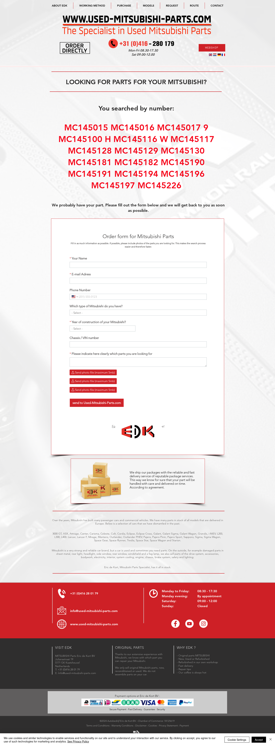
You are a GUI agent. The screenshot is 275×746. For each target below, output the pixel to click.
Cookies (152, 725)
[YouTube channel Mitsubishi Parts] (189, 623)
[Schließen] (270, 739)
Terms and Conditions (98, 725)
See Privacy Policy (78, 741)
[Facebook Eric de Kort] (175, 623)
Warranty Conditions (122, 725)
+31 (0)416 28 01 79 (84, 593)
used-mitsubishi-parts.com (98, 624)
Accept (259, 740)
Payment (184, 725)
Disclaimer (140, 725)
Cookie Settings (237, 740)
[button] (148, 5)
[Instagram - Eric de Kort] (203, 623)
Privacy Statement (168, 725)
